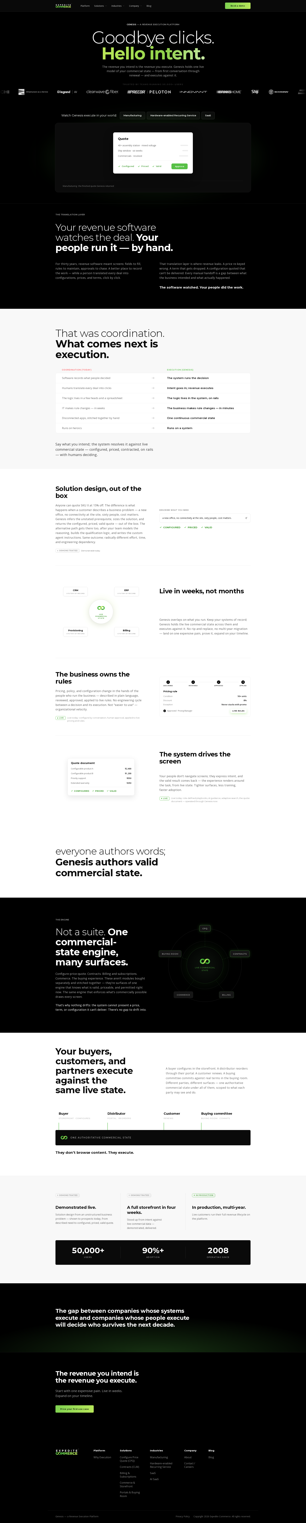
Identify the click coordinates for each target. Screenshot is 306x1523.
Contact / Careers (189, 1465)
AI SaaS (154, 1479)
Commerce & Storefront (127, 1484)
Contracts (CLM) (129, 1467)
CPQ (205, 928)
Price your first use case (74, 1409)
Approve (239, 711)
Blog (148, 5)
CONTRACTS (240, 954)
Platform (85, 5)
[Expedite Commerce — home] (63, 6)
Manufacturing (133, 115)
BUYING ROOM (170, 954)
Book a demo (238, 6)
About (188, 1457)
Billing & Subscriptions (128, 1474)
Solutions (99, 5)
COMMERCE (183, 995)
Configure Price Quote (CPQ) (129, 1459)
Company (134, 5)
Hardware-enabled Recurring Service (173, 115)
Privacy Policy (183, 1516)
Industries (116, 5)
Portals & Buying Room (130, 1494)
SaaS (208, 115)
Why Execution (102, 1457)
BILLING (226, 995)
